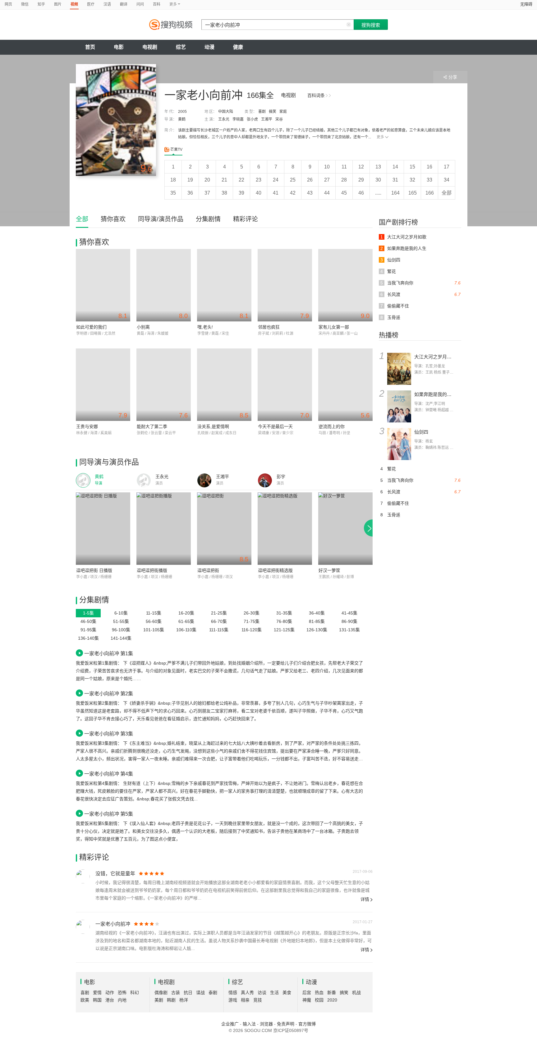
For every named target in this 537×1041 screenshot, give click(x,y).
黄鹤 (182, 119)
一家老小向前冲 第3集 (108, 733)
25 (293, 179)
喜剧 (262, 111)
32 (412, 179)
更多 (380, 137)
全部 (447, 193)
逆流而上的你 (332, 426)
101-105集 (153, 629)
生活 (274, 992)
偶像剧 (161, 992)
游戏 (232, 999)
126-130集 (316, 629)
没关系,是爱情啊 (213, 426)
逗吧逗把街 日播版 (94, 570)
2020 (332, 999)
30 (378, 179)
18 (173, 179)
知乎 (41, 4)
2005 (182, 111)
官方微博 (307, 1023)
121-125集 (284, 629)
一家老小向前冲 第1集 (108, 653)
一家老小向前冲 (112, 924)
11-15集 (153, 612)
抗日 (188, 992)
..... (378, 193)
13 (378, 166)
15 (412, 166)
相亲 (245, 999)
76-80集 (284, 621)
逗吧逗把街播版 (152, 570)
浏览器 (266, 1023)
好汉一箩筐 (329, 570)
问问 (140, 4)
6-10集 (121, 612)
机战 (356, 992)
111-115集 (218, 629)
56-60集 (154, 621)
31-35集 (284, 612)
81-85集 (317, 621)
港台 (109, 999)
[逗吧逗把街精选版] (285, 528)
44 (327, 193)
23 (258, 179)
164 (395, 193)
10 (327, 166)
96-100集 (121, 629)
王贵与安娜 (87, 426)
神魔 (306, 999)
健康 (238, 47)
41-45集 (349, 612)
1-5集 (88, 612)
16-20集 (186, 612)
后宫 (306, 992)
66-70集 (219, 621)
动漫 (209, 47)
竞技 (257, 999)
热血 (319, 992)
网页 (8, 4)
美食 (286, 992)
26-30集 (251, 612)
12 (361, 166)
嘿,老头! (205, 327)
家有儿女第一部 (334, 327)
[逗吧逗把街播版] (163, 528)
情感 (232, 992)
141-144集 (121, 638)
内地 (122, 999)
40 (258, 193)
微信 (25, 4)
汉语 (107, 4)
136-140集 (88, 638)
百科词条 (316, 95)
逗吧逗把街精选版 (275, 570)
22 (241, 179)
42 (293, 193)
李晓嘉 (238, 119)
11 (344, 166)
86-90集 (349, 621)
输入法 (249, 1023)
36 (190, 193)
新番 (331, 992)
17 (446, 166)
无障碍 (526, 4)
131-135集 (349, 629)
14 (395, 166)
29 (361, 179)
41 (275, 193)
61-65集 (186, 621)
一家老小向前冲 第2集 (108, 693)
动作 (109, 992)
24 (275, 179)
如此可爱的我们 (91, 327)
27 (327, 179)
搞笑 (272, 111)
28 (344, 179)
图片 (58, 4)
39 (241, 193)
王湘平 (266, 119)
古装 (175, 992)
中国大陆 (225, 111)
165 (412, 193)
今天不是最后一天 (275, 426)
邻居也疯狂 (269, 327)
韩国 (97, 999)
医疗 (90, 4)
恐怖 (122, 992)
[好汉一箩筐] (345, 528)
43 (310, 193)
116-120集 (251, 629)
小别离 (143, 327)
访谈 (262, 992)
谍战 (200, 992)
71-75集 (251, 621)
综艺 (181, 47)
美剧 (158, 999)
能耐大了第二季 (152, 426)
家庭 (283, 111)
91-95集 (88, 629)
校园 (319, 999)
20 (207, 179)
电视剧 (149, 47)
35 (173, 193)
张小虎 (252, 119)
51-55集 (121, 621)
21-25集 (219, 612)
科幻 (134, 992)
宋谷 (279, 119)
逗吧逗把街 (208, 570)
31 (395, 179)
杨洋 (183, 999)
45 (344, 193)
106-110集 (186, 629)
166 (429, 193)
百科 (156, 4)
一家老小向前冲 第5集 (108, 814)
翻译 (123, 4)
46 (361, 193)
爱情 (97, 992)
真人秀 (247, 992)
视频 (74, 4)
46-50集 (88, 621)
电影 (119, 47)
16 (429, 166)
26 (310, 179)
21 (224, 179)
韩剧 (171, 999)
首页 (90, 47)
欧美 (84, 999)
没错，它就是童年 (115, 873)
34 (446, 179)
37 (207, 193)
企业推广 (230, 1023)
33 (429, 179)
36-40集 (317, 612)
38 (224, 193)
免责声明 (285, 1023)
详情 (364, 899)
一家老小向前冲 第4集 (108, 773)
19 (190, 179)
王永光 (223, 119)
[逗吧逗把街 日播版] (103, 528)
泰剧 (213, 992)
